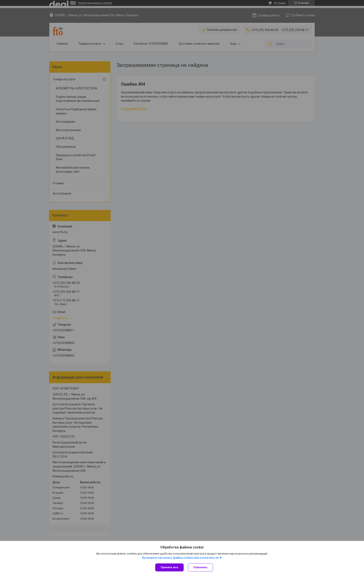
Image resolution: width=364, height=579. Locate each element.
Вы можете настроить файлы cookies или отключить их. (180, 557)
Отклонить (200, 567)
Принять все (169, 567)
